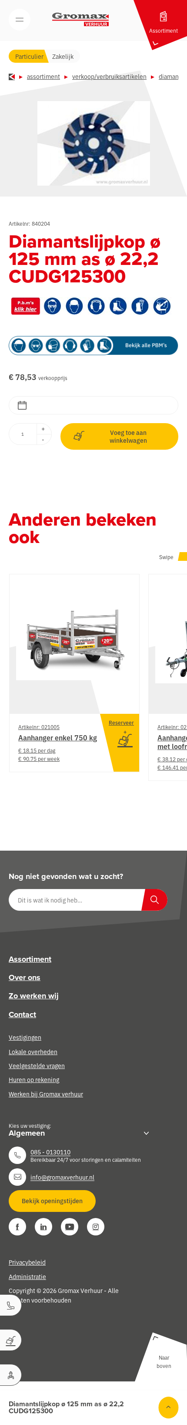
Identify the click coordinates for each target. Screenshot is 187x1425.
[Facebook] (17, 1226)
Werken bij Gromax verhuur (46, 1093)
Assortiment (43, 76)
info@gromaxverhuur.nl (62, 1177)
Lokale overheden (33, 1051)
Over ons (24, 977)
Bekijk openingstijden (52, 1200)
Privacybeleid (27, 1262)
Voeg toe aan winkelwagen (128, 436)
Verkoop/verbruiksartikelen (109, 76)
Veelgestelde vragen (37, 1065)
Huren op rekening (34, 1079)
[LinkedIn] (43, 1226)
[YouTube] (69, 1226)
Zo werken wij (34, 995)
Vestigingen (25, 1037)
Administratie (27, 1276)
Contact (22, 1014)
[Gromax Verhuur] (80, 20)
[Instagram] (95, 1226)
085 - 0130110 (50, 1151)
